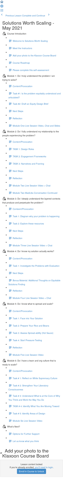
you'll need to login (44, 467)
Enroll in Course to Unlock (31, 471)
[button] (2, 2)
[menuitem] (2, 7)
